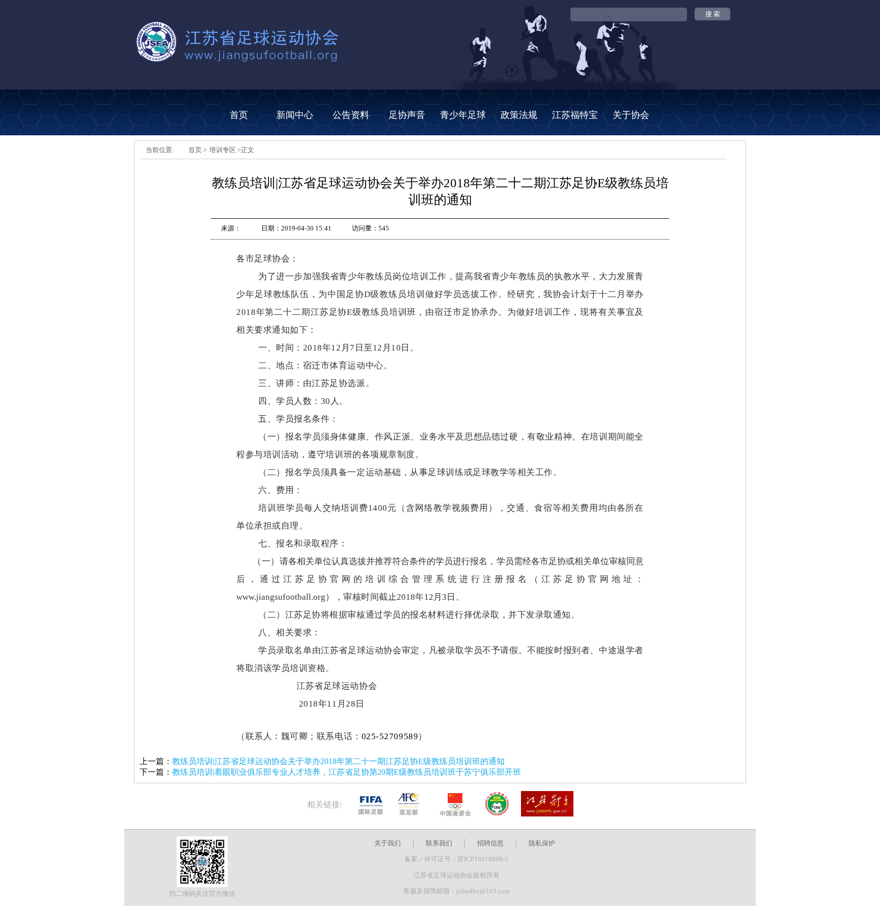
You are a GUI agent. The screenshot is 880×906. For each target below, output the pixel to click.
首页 (239, 115)
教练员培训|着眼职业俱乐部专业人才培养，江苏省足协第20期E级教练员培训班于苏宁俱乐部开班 (346, 772)
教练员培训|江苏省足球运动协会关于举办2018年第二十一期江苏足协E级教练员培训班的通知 (338, 761)
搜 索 (712, 14)
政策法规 (519, 115)
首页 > (197, 150)
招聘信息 (490, 843)
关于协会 (631, 115)
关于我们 (387, 843)
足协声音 (407, 115)
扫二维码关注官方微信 (202, 893)
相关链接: (324, 804)
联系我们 (439, 843)
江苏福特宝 (575, 115)
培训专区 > (225, 150)
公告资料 (351, 115)
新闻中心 (295, 115)
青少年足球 (463, 115)
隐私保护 (542, 843)
